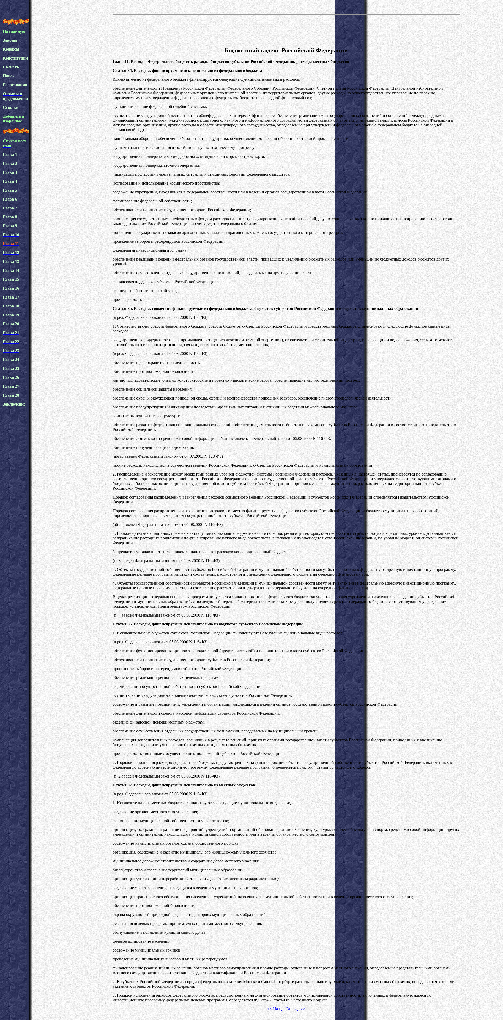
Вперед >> (295, 1009)
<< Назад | (276, 1009)
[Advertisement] (286, 30)
